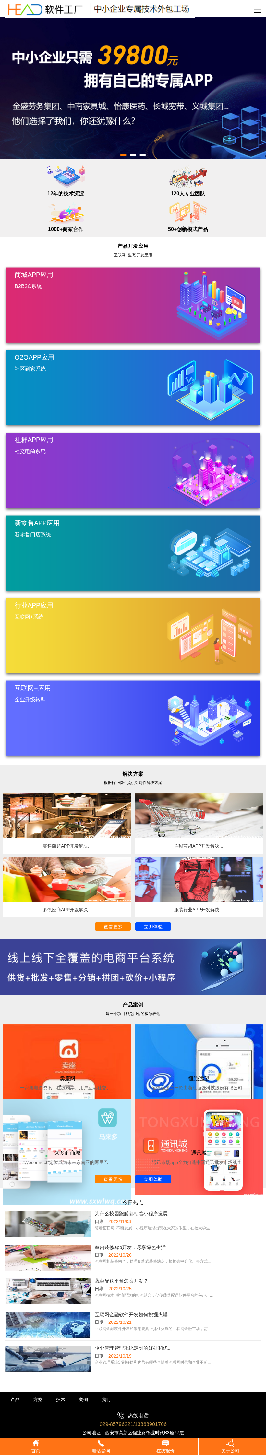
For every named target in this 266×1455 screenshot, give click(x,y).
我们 (106, 1399)
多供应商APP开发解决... (67, 909)
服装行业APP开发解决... (198, 909)
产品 (15, 1399)
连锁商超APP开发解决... (198, 846)
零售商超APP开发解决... (67, 846)
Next (256, 83)
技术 (60, 1399)
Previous (9, 83)
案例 (83, 1399)
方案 (37, 1399)
